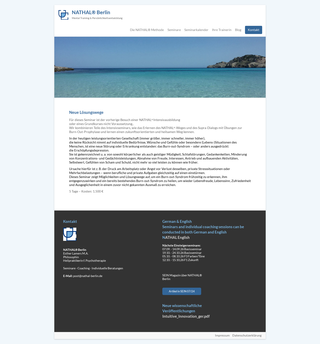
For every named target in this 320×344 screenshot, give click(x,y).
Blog (238, 30)
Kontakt (253, 30)
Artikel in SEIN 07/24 (182, 291)
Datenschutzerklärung (247, 335)
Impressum (222, 335)
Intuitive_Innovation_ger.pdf (186, 316)
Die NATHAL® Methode (147, 30)
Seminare (174, 30)
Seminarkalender (196, 30)
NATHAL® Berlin (91, 12)
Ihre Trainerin (222, 30)
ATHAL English (177, 237)
